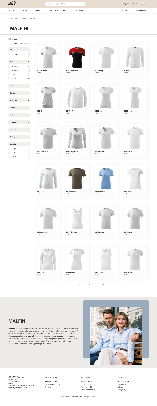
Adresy (120, 387)
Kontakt (48, 387)
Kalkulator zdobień (88, 390)
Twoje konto (124, 377)
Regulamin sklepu (51, 381)
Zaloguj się (122, 390)
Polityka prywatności (53, 384)
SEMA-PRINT (141, 10)
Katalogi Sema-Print (88, 384)
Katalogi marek (86, 381)
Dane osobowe (123, 381)
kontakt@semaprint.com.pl (17, 388)
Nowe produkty (87, 387)
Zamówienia (122, 384)
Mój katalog (126, 10)
